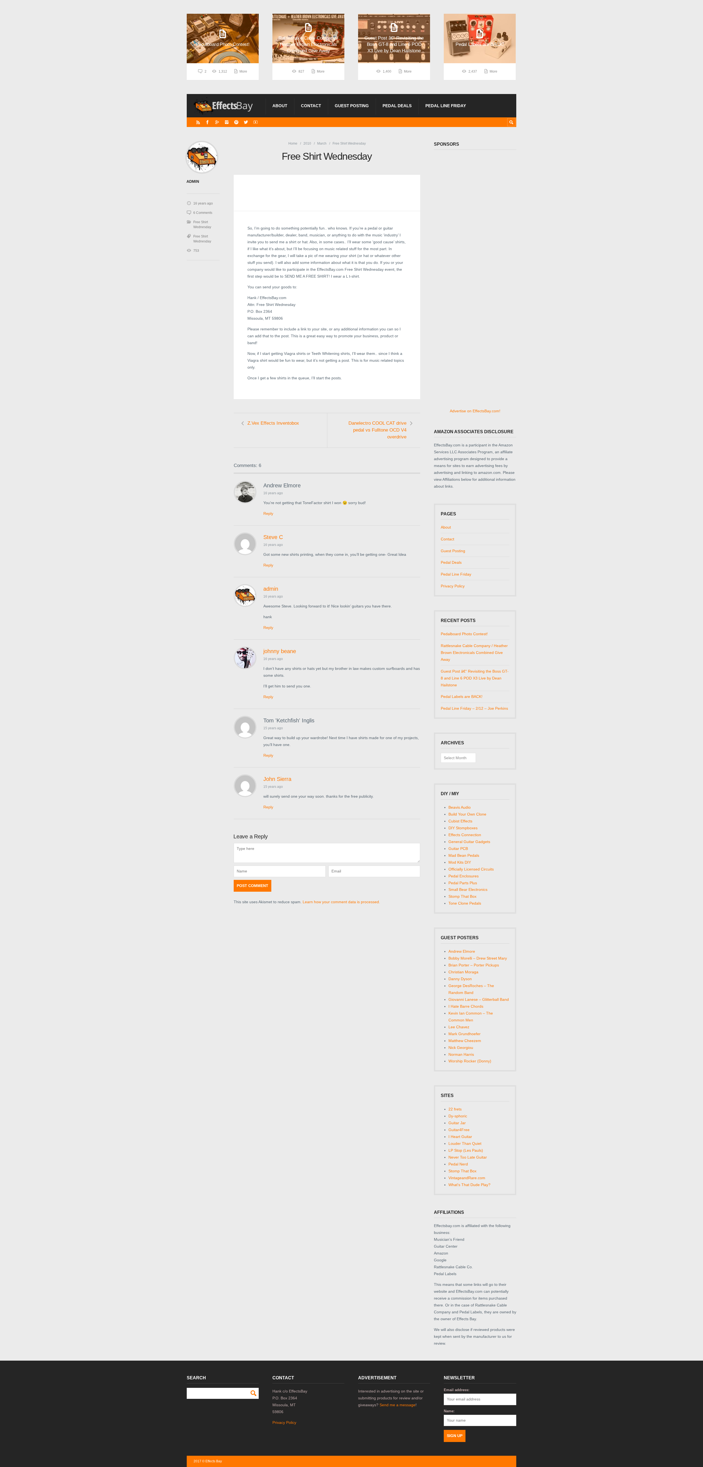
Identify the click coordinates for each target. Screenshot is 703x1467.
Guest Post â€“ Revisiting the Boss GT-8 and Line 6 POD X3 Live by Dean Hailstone (475, 678)
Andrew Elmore (461, 951)
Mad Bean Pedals (463, 855)
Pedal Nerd (458, 1164)
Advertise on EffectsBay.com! (475, 411)
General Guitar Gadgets (469, 841)
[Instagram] (226, 122)
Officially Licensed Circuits (471, 869)
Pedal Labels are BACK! (461, 696)
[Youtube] (255, 122)
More (243, 71)
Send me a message (397, 1405)
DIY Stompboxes (463, 828)
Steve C (273, 537)
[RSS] (198, 122)
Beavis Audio (459, 807)
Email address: (456, 1390)
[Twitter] (246, 122)
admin (270, 589)
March (322, 143)
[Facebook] (207, 122)
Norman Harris (461, 1054)
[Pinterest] (236, 122)
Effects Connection (464, 835)
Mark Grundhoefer (464, 1034)
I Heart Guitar (460, 1136)
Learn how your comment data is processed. (341, 902)
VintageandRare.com (466, 1178)
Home (292, 143)
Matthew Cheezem (464, 1040)
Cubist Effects (460, 821)
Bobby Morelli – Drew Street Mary (477, 958)
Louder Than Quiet (464, 1143)
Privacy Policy (453, 586)
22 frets (455, 1109)
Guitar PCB (458, 848)
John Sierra (277, 779)
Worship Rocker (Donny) (469, 1061)
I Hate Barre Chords (465, 1006)
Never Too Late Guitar (467, 1157)
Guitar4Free (459, 1130)
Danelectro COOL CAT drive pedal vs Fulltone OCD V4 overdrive (377, 430)
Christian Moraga (463, 972)
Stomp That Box (462, 896)
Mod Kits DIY (459, 862)
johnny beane (279, 651)
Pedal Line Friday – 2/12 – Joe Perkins (474, 708)
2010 (307, 143)
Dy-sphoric (457, 1116)
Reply (268, 513)
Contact (311, 105)
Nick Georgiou (460, 1047)
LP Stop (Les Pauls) (465, 1150)
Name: (449, 1411)
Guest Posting (352, 105)
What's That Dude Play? (469, 1185)
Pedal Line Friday (445, 105)
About (279, 105)
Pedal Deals (397, 105)
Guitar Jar (457, 1123)
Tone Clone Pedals (464, 903)
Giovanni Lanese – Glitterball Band (478, 999)
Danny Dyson (460, 979)
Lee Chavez (458, 1027)
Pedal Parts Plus (462, 883)
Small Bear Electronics (467, 889)
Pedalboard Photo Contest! (464, 634)
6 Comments (202, 213)
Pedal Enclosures (463, 876)
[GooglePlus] (217, 122)
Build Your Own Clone (467, 814)
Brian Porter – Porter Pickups (473, 965)
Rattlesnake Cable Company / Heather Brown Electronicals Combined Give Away (474, 652)
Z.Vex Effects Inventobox (273, 423)
